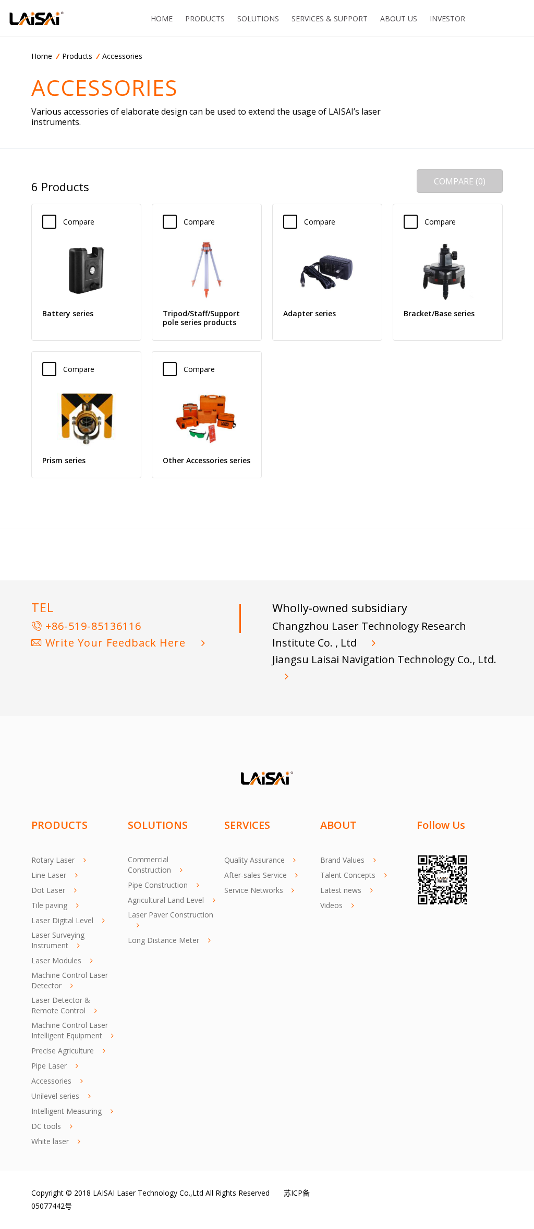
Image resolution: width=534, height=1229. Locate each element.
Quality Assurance (254, 860)
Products (77, 56)
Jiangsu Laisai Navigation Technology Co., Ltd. (384, 659)
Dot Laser (48, 890)
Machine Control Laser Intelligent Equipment (69, 1030)
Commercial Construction (149, 864)
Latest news (340, 890)
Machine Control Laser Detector (69, 980)
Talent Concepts (347, 875)
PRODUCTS (205, 18)
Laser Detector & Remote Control (60, 1005)
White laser (50, 1141)
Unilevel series (55, 1096)
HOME (162, 18)
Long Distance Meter (163, 940)
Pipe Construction (158, 885)
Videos (331, 905)
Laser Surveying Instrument (57, 940)
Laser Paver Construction (170, 915)
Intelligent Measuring (66, 1111)
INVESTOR (447, 18)
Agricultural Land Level (166, 900)
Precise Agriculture (62, 1051)
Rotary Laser (53, 860)
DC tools (46, 1126)
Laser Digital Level (62, 920)
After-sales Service (255, 875)
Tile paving (49, 905)
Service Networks (253, 890)
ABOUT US (398, 18)
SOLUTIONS (258, 18)
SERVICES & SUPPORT (330, 18)
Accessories (122, 56)
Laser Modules (56, 960)
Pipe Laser (49, 1066)
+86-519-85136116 (91, 626)
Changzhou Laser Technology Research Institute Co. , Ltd (369, 634)
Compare (84, 222)
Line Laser (48, 875)
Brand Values (342, 860)
